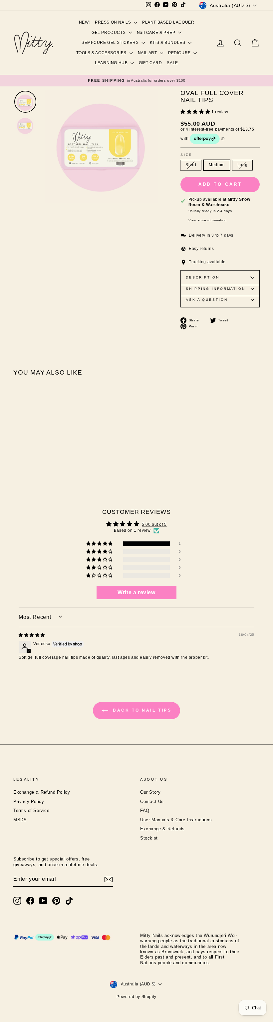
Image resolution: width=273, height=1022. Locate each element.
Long (242, 165)
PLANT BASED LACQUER (168, 22)
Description (202, 277)
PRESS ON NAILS (113, 22)
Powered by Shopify (136, 996)
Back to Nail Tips (141, 710)
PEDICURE (180, 53)
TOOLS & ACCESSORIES (102, 53)
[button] (195, 112)
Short (190, 165)
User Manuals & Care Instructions (176, 820)
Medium (217, 165)
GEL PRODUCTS (109, 32)
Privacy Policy (28, 801)
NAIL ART (148, 53)
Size (186, 155)
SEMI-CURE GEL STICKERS (111, 42)
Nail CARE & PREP (156, 32)
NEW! (84, 22)
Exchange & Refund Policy (41, 792)
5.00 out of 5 (154, 524)
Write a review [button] (136, 592)
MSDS (20, 820)
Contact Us (152, 801)
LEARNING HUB (112, 62)
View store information (207, 220)
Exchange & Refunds (162, 829)
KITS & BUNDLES (168, 42)
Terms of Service (31, 810)
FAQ (144, 810)
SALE (172, 62)
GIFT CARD (150, 62)
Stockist (149, 838)
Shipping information (215, 288)
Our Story (150, 792)
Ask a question (206, 299)
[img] (32, 635)
